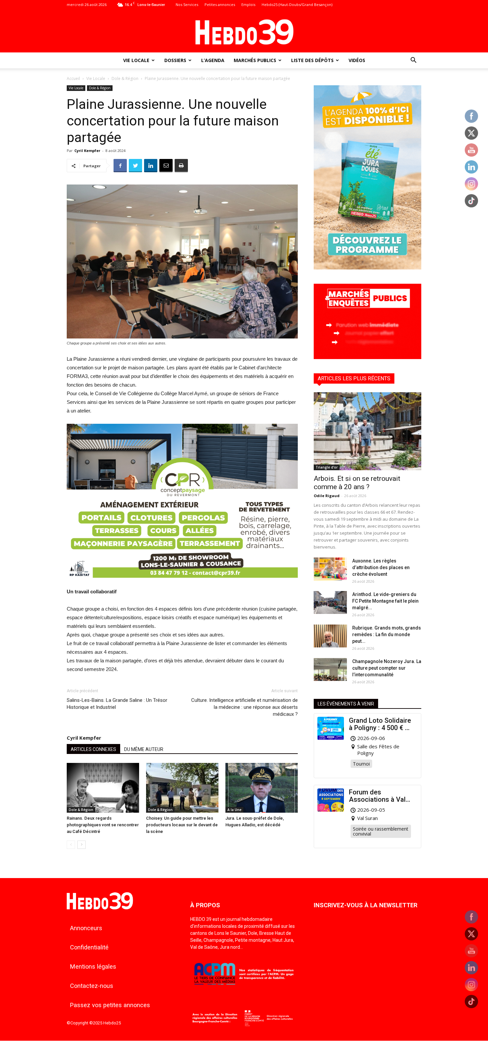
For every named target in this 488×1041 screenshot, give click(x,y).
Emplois (248, 4)
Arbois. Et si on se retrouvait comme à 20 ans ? (357, 483)
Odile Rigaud (327, 495)
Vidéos (357, 60)
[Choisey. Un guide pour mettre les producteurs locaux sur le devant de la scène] (182, 788)
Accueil (73, 78)
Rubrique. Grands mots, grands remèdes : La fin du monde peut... (386, 634)
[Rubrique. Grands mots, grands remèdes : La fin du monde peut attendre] (330, 636)
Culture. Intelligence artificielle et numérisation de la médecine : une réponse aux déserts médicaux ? (244, 707)
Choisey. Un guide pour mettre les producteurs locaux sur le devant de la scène (182, 825)
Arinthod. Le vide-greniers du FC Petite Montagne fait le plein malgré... (385, 601)
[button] (413, 61)
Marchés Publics (255, 60)
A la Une (234, 809)
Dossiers (175, 60)
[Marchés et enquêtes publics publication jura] (367, 357)
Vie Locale (136, 60)
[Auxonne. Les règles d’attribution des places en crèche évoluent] (330, 569)
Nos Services (187, 4)
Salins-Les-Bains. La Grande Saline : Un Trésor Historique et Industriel (117, 703)
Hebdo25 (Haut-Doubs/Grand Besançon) (297, 4)
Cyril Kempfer (87, 150)
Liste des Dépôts (312, 60)
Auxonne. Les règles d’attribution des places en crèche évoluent (381, 567)
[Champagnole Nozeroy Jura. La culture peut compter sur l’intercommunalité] (330, 669)
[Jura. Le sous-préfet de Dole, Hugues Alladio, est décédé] (261, 788)
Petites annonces (219, 4)
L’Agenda (212, 60)
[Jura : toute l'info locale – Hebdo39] (244, 31)
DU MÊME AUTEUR (143, 749)
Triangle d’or (327, 467)
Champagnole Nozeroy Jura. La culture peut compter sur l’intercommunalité (386, 668)
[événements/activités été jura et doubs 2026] (367, 267)
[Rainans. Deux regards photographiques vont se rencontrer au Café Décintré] (103, 788)
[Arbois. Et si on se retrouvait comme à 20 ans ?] (367, 431)
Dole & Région (125, 78)
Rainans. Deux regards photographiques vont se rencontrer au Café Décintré (103, 825)
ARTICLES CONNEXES (93, 749)
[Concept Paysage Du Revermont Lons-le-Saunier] (182, 583)
